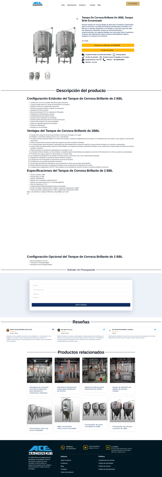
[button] (77, 18)
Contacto (92, 5)
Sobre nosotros (72, 5)
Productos (82, 5)
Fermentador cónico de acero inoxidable (39, 429)
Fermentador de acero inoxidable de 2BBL (94, 425)
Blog (99, 5)
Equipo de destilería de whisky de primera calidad (121, 389)
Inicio (63, 5)
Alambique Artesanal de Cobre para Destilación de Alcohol (66, 389)
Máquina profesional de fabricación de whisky (94, 388)
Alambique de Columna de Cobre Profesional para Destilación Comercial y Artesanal (39, 390)
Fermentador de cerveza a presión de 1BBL (122, 427)
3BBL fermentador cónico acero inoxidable (66, 427)
